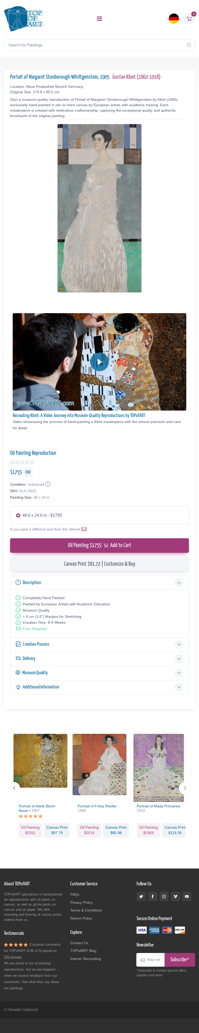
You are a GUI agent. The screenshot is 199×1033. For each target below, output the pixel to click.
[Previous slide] (14, 788)
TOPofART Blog (83, 951)
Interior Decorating (85, 959)
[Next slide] (185, 788)
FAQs (74, 894)
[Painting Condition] (47, 484)
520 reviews (13, 957)
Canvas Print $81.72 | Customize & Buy (99, 564)
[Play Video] (99, 362)
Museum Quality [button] (35, 672)
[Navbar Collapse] (99, 18)
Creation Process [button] (36, 644)
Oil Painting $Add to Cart (99, 545)
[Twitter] (141, 896)
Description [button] (32, 582)
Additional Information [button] (41, 687)
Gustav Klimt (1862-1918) (136, 77)
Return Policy (81, 918)
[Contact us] (85, 529)
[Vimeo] (175, 896)
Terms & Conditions (86, 910)
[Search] (189, 45)
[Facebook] (152, 896)
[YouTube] (186, 896)
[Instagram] (164, 896)
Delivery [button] (29, 658)
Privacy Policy (81, 902)
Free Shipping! (35, 629)
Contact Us (79, 943)
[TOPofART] (23, 18)
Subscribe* (179, 959)
